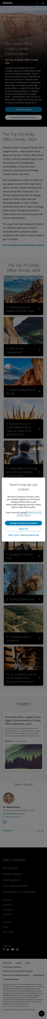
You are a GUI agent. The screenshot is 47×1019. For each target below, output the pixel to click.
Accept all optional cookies (23, 523)
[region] (23, 509)
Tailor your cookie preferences (23, 535)
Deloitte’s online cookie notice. (29, 513)
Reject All (23, 529)
